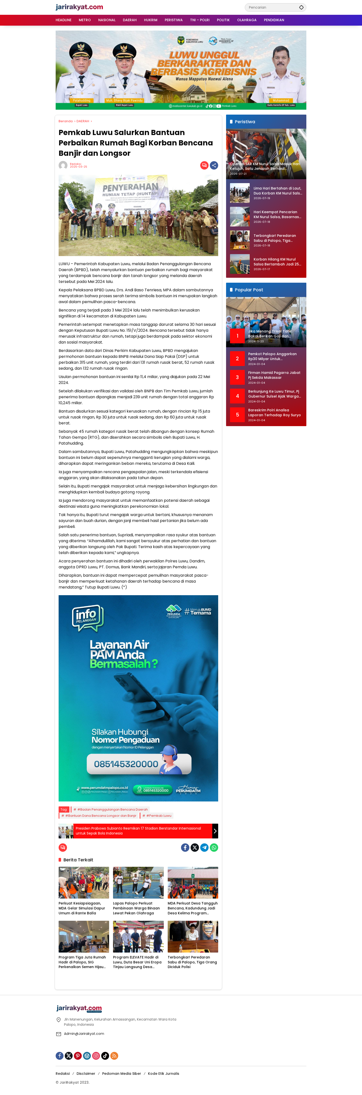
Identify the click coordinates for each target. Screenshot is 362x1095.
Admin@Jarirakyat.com (84, 1033)
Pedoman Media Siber (121, 1073)
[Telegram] (204, 847)
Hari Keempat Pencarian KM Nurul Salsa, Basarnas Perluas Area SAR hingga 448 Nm (276, 215)
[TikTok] (105, 1056)
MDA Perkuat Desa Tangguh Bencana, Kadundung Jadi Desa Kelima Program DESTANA (193, 908)
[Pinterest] (78, 1056)
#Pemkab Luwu (158, 815)
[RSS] (114, 1056)
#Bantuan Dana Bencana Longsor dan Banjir (100, 815)
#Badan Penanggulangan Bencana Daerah (112, 809)
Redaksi (75, 164)
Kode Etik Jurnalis (163, 1073)
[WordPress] (87, 1056)
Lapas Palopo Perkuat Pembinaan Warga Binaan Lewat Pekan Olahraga (136, 908)
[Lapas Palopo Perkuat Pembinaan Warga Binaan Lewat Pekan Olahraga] (138, 883)
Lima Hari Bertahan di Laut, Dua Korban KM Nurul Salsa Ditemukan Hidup (278, 191)
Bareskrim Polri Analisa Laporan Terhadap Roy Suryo (274, 413)
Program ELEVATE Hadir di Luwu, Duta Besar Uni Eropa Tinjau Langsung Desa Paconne (137, 962)
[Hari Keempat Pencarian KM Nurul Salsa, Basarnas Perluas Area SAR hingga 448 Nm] (240, 216)
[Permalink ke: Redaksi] (64, 165)
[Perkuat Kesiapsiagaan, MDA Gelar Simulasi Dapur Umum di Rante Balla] (84, 883)
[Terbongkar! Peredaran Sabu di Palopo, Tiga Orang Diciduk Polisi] (193, 937)
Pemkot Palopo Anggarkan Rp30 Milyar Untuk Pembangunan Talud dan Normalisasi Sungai (272, 357)
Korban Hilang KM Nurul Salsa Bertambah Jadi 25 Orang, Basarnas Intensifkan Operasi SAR (276, 262)
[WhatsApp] (214, 847)
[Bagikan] (214, 165)
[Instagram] (96, 1056)
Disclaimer (86, 1073)
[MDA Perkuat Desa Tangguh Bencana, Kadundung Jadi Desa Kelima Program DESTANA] (193, 883)
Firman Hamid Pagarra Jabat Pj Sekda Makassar (274, 375)
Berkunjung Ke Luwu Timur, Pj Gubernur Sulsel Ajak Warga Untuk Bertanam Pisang (273, 394)
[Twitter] (195, 847)
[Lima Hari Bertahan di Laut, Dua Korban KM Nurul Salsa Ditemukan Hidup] (240, 193)
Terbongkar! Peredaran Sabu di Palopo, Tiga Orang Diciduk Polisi (192, 962)
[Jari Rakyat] (79, 7)
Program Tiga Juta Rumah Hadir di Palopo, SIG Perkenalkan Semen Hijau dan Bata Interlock (82, 962)
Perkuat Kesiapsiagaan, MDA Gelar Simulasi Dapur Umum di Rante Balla (82, 908)
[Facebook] (185, 847)
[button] (301, 7)
